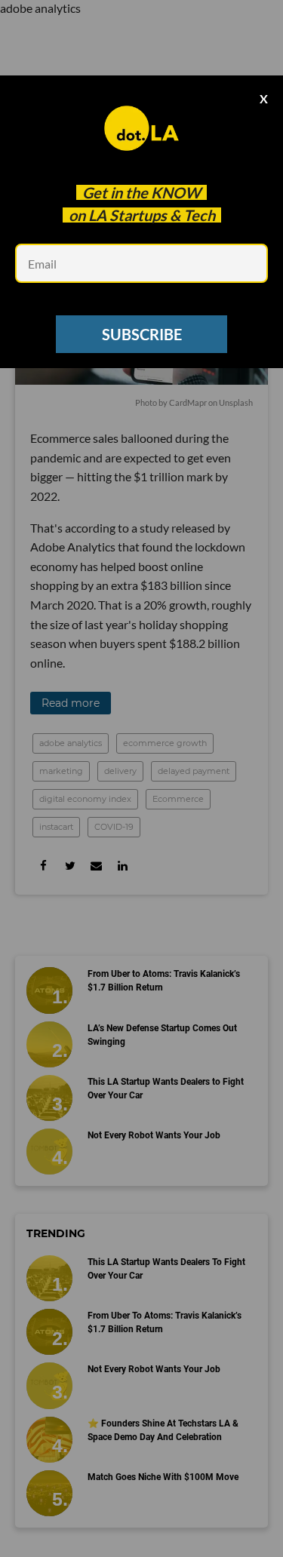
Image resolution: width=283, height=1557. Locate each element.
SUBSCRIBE (142, 334)
